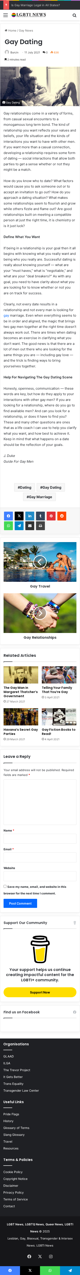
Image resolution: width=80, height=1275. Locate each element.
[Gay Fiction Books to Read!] (59, 716)
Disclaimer (10, 1185)
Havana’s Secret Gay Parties (21, 731)
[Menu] (5, 17)
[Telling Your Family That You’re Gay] (59, 675)
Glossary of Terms (16, 1128)
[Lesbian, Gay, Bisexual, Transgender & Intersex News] (29, 15)
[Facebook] (8, 516)
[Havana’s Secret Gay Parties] (21, 716)
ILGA (6, 1063)
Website (9, 868)
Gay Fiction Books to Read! (59, 731)
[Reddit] (61, 516)
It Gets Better (13, 1077)
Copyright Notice (15, 1179)
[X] (19, 516)
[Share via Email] (29, 525)
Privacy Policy (13, 1192)
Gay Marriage (40, 497)
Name (9, 830)
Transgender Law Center (21, 1090)
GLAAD (8, 1056)
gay (6, 315)
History (8, 1121)
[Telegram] (19, 525)
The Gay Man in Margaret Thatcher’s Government (21, 691)
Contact (9, 1206)
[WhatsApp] (8, 525)
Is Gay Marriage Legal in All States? (35, 5)
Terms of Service (15, 1199)
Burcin (14, 52)
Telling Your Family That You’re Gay (57, 689)
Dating (25, 487)
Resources (10, 1148)
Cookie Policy (13, 1172)
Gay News (26, 30)
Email (9, 849)
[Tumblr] (40, 516)
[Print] (40, 525)
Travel (7, 1141)
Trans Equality (13, 1083)
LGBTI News (44, 1245)
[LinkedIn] (29, 516)
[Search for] (74, 17)
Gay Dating (51, 487)
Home (11, 30)
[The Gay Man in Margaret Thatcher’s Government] (21, 675)
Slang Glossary (14, 1134)
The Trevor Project (16, 1070)
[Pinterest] (51, 516)
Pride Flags (11, 1114)
